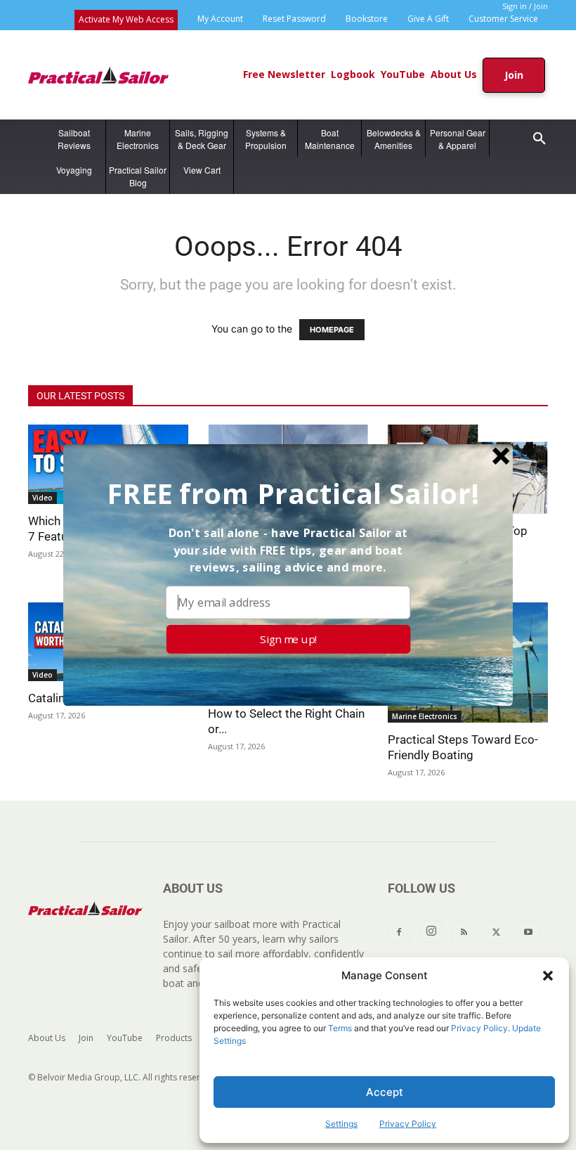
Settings (341, 1123)
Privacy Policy (479, 1028)
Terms (340, 1028)
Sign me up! (288, 638)
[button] (548, 976)
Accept (384, 1092)
